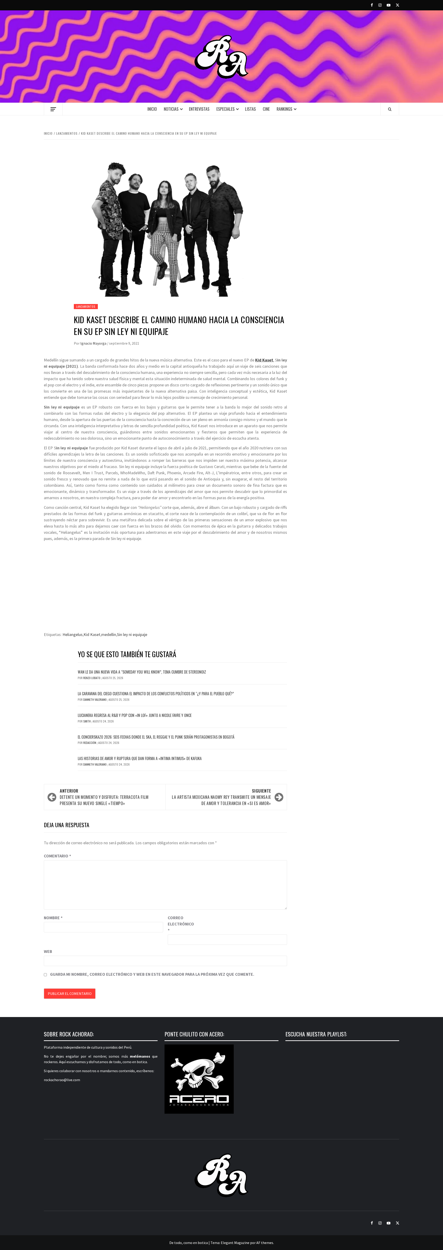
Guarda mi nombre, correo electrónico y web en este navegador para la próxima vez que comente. (152, 974)
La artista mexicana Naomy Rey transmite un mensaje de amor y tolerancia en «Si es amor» (221, 797)
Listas (250, 109)
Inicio (152, 109)
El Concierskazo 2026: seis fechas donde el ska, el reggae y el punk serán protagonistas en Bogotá (156, 737)
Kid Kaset (264, 360)
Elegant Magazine (235, 1242)
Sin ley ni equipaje (132, 634)
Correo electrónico (179, 924)
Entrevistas (199, 109)
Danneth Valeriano (95, 699)
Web (48, 951)
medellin (108, 634)
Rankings (284, 109)
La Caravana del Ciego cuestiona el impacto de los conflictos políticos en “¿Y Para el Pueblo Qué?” (156, 693)
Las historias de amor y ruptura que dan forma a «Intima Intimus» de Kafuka (140, 758)
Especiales (225, 109)
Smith (87, 721)
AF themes (264, 1242)
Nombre (53, 917)
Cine (266, 109)
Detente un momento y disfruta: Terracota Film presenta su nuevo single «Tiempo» (104, 797)
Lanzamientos (86, 306)
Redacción (90, 743)
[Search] (390, 109)
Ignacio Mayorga (93, 343)
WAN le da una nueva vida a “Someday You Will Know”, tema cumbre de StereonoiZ (142, 672)
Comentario (57, 856)
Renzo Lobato (92, 678)
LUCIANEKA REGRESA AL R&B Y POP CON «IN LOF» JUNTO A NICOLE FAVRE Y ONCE (135, 715)
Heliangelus (73, 634)
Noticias (171, 109)
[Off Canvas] (53, 109)
